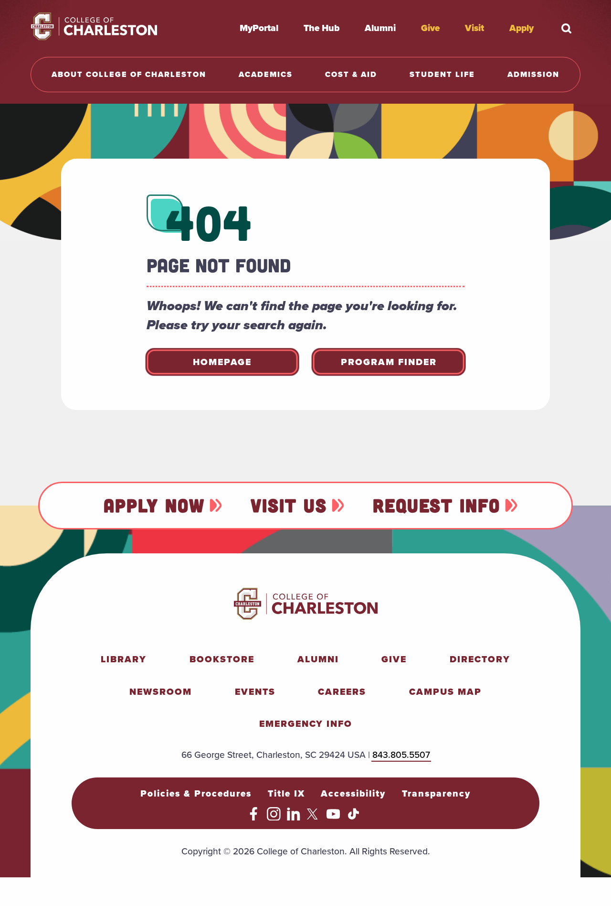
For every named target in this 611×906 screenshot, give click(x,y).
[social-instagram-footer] (274, 817)
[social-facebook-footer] (254, 817)
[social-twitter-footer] (314, 817)
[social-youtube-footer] (333, 817)
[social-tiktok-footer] (353, 817)
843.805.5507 (401, 755)
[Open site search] (566, 28)
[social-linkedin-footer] (294, 817)
